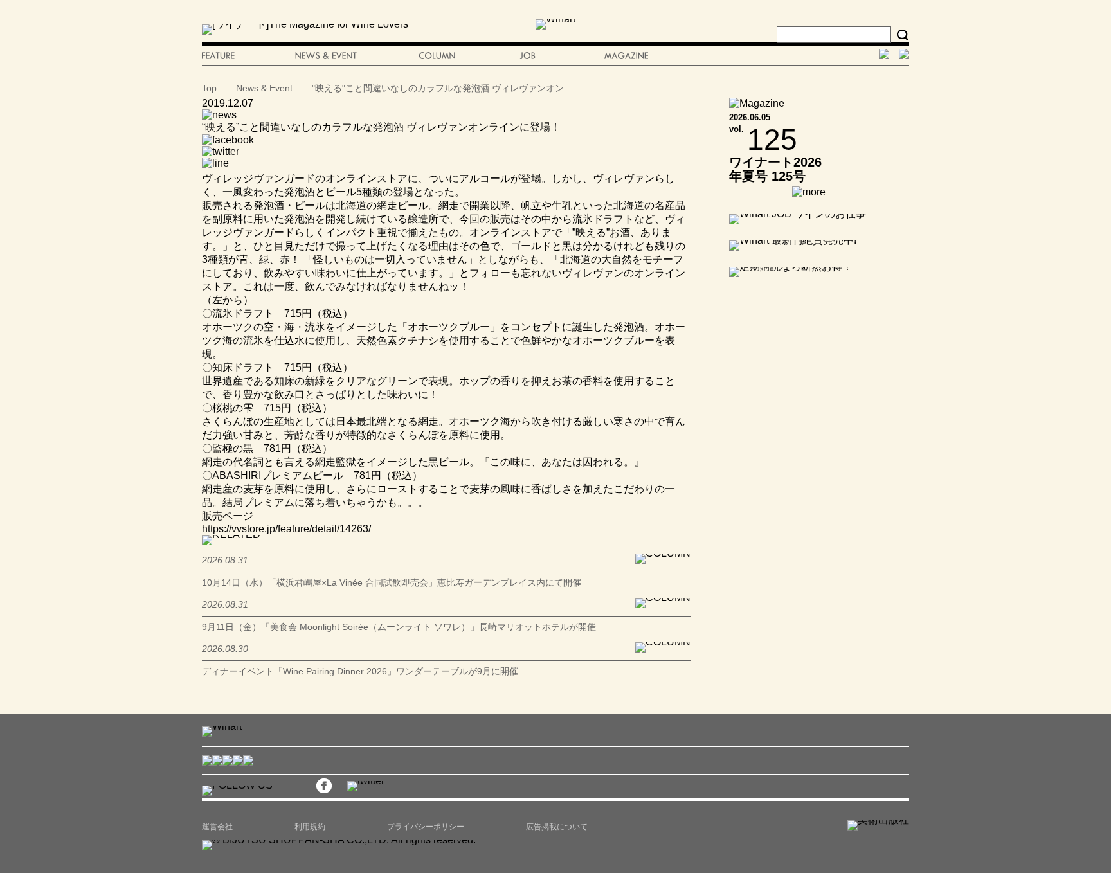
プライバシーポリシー (425, 826)
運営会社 (217, 826)
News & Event (264, 88)
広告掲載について (557, 826)
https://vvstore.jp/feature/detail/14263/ (286, 528)
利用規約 (309, 826)
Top (209, 88)
